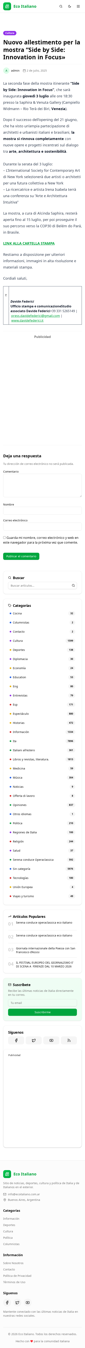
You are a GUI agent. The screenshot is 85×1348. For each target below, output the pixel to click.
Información (11, 1218)
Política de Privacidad (17, 1276)
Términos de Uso (14, 1282)
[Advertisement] (42, 383)
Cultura (8, 1231)
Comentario (11, 471)
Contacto (9, 1269)
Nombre (8, 504)
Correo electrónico (15, 520)
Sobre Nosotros (13, 1263)
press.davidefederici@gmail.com (35, 316)
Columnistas (11, 1244)
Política (8, 1238)
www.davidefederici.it (27, 320)
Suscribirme (43, 1012)
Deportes (9, 1225)
